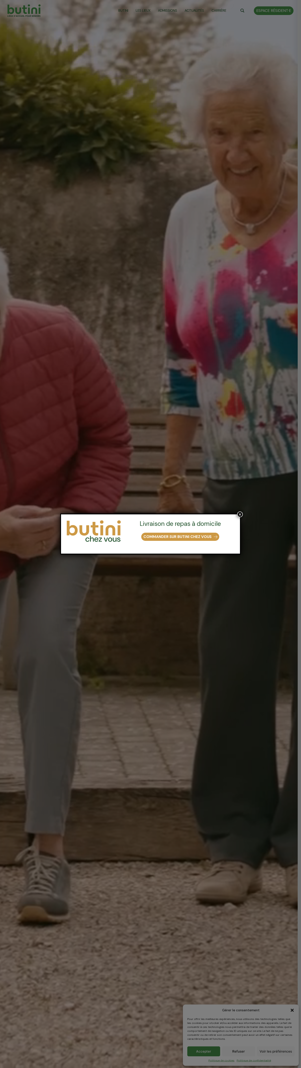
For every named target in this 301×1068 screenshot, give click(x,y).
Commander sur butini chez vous (177, 536)
